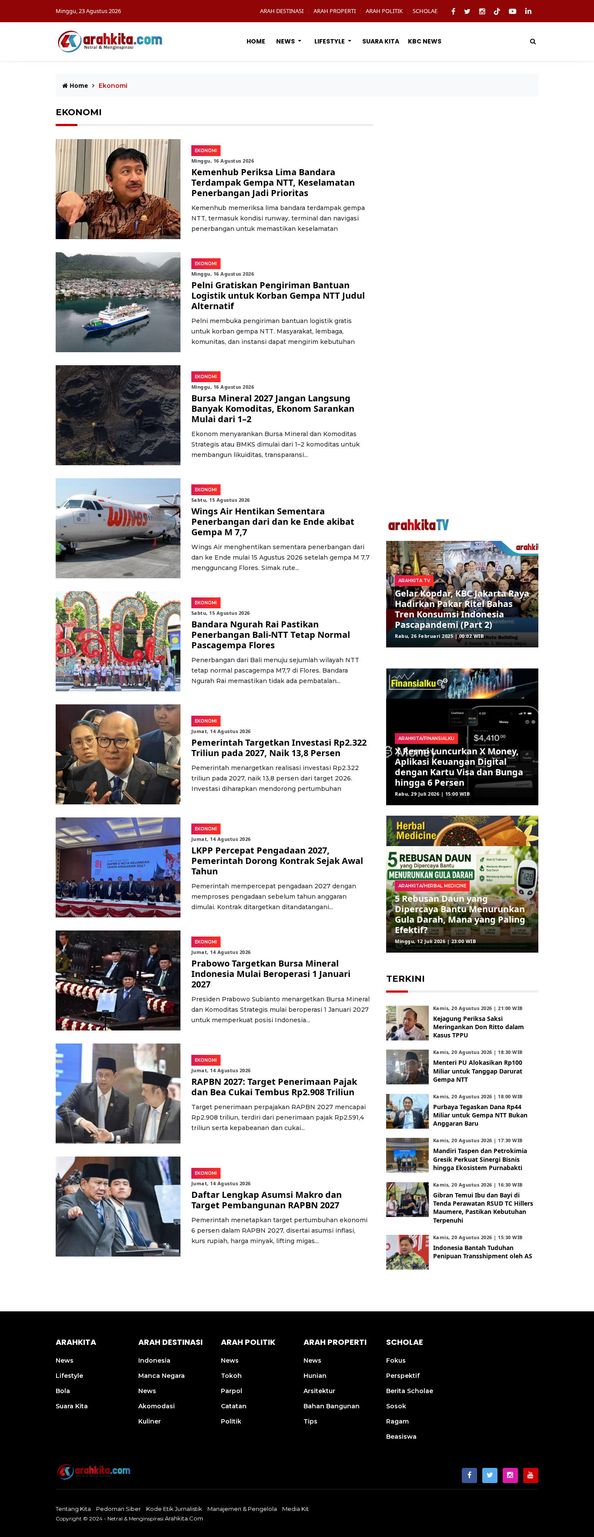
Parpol (231, 1391)
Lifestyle (330, 41)
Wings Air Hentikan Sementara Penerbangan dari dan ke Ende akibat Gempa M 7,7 (272, 521)
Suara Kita (380, 41)
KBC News (424, 41)
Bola (63, 1391)
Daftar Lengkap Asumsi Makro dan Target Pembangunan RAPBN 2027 (266, 1200)
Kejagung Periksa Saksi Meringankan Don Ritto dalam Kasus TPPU (478, 1026)
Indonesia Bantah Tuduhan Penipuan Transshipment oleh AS (482, 1252)
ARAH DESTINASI (282, 11)
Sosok (396, 1406)
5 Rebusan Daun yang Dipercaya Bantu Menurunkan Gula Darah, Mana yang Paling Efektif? (460, 914)
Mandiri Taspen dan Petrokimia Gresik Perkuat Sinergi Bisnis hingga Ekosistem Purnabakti (480, 1159)
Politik (231, 1421)
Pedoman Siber (118, 1508)
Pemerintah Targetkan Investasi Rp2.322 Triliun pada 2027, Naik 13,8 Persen (279, 748)
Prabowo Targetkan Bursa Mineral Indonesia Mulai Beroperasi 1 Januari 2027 (270, 973)
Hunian (315, 1376)
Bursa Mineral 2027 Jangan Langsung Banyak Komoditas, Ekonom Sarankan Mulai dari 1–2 (272, 408)
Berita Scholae (409, 1391)
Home (256, 41)
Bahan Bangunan (332, 1406)
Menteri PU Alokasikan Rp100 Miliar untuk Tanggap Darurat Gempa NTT (477, 1070)
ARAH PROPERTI (335, 11)
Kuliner (149, 1421)
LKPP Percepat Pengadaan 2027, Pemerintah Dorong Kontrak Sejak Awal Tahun (277, 860)
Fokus (396, 1360)
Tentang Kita (73, 1508)
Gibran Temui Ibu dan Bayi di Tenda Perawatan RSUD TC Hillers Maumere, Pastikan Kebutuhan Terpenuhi (483, 1207)
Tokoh (231, 1376)
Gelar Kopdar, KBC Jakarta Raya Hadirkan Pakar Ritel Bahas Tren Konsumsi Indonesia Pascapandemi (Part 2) (462, 608)
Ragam (397, 1421)
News (286, 41)
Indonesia (154, 1360)
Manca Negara (161, 1376)
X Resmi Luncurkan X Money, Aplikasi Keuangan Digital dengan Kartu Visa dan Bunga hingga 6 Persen (459, 766)
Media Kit (295, 1508)
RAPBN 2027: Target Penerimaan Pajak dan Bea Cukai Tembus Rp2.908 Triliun (274, 1087)
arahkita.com (184, 1518)
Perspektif (403, 1376)
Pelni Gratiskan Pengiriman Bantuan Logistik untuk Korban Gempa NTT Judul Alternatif (278, 295)
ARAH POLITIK (384, 11)
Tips (310, 1421)
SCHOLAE (425, 11)
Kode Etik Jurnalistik (174, 1508)
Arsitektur (319, 1391)
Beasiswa (401, 1436)
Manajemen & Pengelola (242, 1508)
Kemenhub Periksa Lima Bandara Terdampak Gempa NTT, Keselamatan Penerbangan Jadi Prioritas (273, 182)
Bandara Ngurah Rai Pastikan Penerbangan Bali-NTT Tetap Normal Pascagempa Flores (270, 634)
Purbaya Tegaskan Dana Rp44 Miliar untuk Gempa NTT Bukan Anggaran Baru (480, 1115)
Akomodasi (156, 1406)
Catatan (234, 1406)
